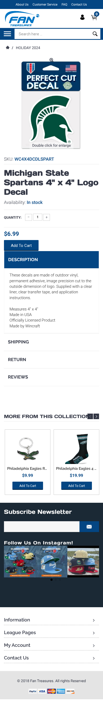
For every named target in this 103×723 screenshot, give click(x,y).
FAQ (64, 4)
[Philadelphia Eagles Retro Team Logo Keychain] (28, 449)
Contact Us (79, 4)
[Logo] (22, 18)
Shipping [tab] (18, 341)
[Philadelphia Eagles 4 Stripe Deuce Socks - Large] (76, 449)
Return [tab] (17, 359)
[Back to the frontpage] (7, 48)
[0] (96, 22)
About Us (22, 4)
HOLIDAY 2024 (28, 48)
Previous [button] (90, 416)
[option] (28, 464)
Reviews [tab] (18, 377)
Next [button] (96, 416)
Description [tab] (23, 259)
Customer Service (44, 4)
